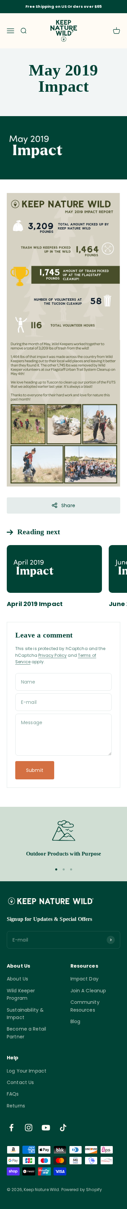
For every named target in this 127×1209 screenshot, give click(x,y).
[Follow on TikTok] (63, 1127)
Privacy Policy (52, 655)
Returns (16, 1105)
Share (68, 505)
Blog (75, 1021)
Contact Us (20, 1082)
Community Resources (85, 1006)
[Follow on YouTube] (45, 1127)
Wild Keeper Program (21, 994)
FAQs (13, 1094)
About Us (17, 978)
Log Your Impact (26, 1070)
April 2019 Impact (35, 604)
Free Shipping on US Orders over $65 (63, 6)
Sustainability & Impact (25, 1014)
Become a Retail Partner (26, 1033)
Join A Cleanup (88, 990)
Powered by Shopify (81, 1189)
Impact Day (84, 978)
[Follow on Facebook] (11, 1127)
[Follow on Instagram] (28, 1127)
